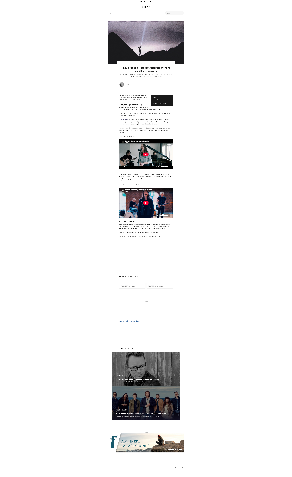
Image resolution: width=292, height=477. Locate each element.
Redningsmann (124, 119)
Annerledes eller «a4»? (128, 286)
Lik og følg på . (129, 321)
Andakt (141, 13)
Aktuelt (155, 13)
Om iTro (119, 467)
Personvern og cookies (131, 467)
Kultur (148, 64)
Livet (135, 13)
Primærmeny (110, 13)
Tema (129, 13)
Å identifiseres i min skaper (156, 286)
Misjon (148, 13)
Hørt (143, 64)
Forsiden (112, 467)
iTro (146, 6)
